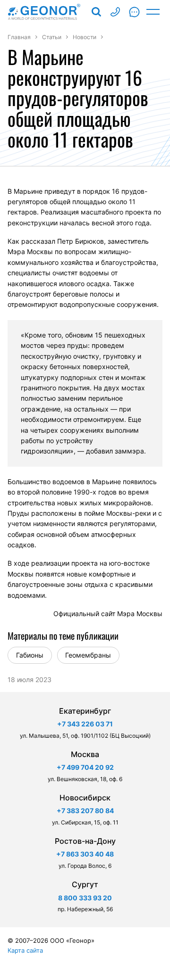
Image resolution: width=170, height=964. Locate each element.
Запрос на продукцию (134, 11)
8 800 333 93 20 (115, 11)
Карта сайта (25, 950)
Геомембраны (88, 655)
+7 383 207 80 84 (85, 811)
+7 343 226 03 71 (85, 724)
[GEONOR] (44, 12)
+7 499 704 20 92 (85, 767)
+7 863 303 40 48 (85, 854)
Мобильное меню (153, 11)
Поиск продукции (96, 11)
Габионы (29, 655)
